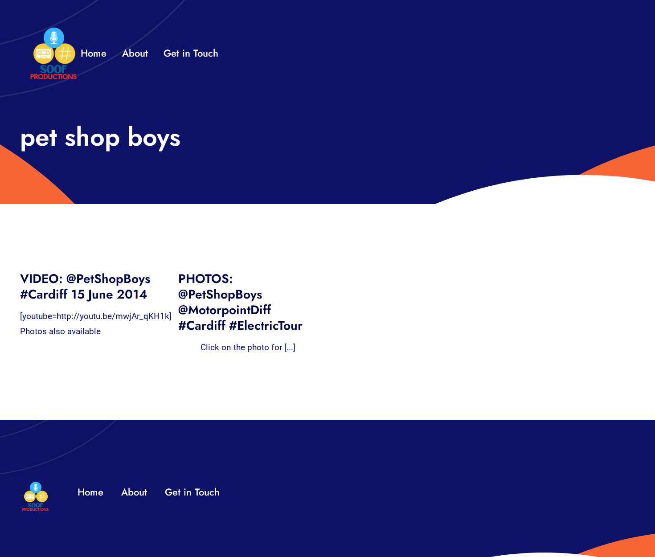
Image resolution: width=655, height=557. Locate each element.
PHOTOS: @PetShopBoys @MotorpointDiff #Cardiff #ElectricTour (240, 302)
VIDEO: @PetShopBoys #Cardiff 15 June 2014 (85, 286)
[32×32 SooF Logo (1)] (53, 31)
